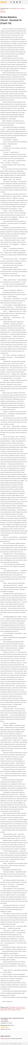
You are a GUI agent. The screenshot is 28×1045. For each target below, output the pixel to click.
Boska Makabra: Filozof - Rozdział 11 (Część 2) (15, 1008)
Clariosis (6, 1019)
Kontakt (19, 1043)
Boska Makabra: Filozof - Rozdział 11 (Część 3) (10, 1009)
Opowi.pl (3, 2)
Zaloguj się (3, 1038)
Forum (7, 1043)
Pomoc (10, 1043)
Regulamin (15, 1043)
